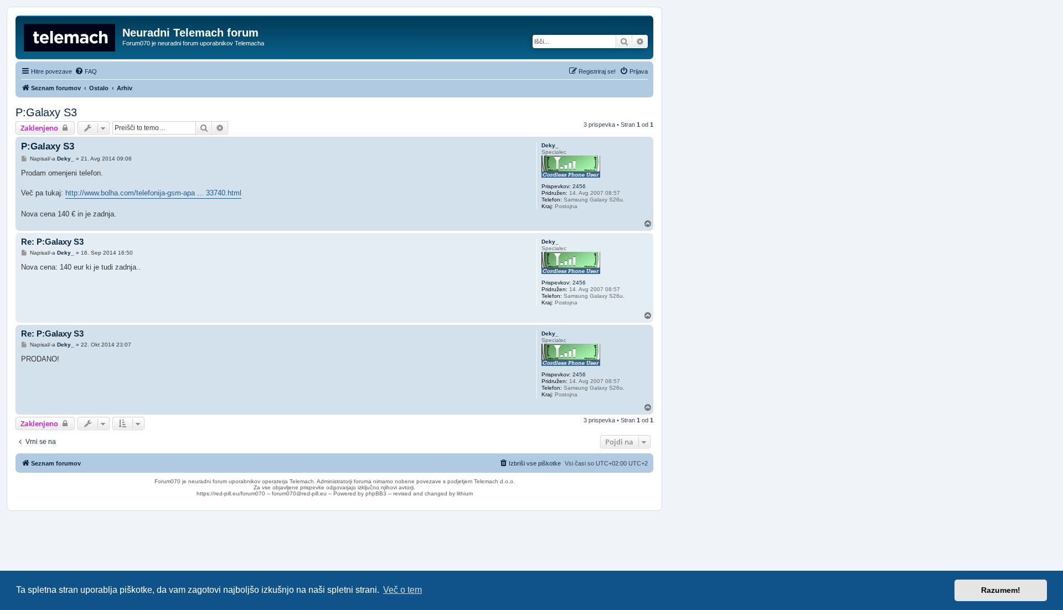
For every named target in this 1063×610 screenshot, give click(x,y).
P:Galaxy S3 (46, 112)
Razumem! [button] (1000, 590)
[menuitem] (86, 71)
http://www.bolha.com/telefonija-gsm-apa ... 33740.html (153, 193)
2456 (579, 186)
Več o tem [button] (402, 590)
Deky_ (550, 145)
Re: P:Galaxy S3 (52, 241)
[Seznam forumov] (70, 36)
